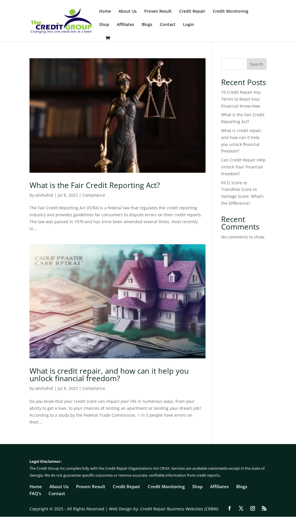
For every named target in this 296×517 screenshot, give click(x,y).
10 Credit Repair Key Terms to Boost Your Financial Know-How (241, 99)
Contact (167, 24)
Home (105, 11)
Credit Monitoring (230, 11)
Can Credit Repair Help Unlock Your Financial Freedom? (243, 166)
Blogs (147, 24)
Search (256, 64)
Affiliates (125, 24)
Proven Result (158, 11)
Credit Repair (192, 11)
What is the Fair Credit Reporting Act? (94, 185)
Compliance (93, 195)
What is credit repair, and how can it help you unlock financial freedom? (109, 374)
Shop (104, 24)
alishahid (44, 195)
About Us (128, 11)
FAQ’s (35, 493)
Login (188, 24)
